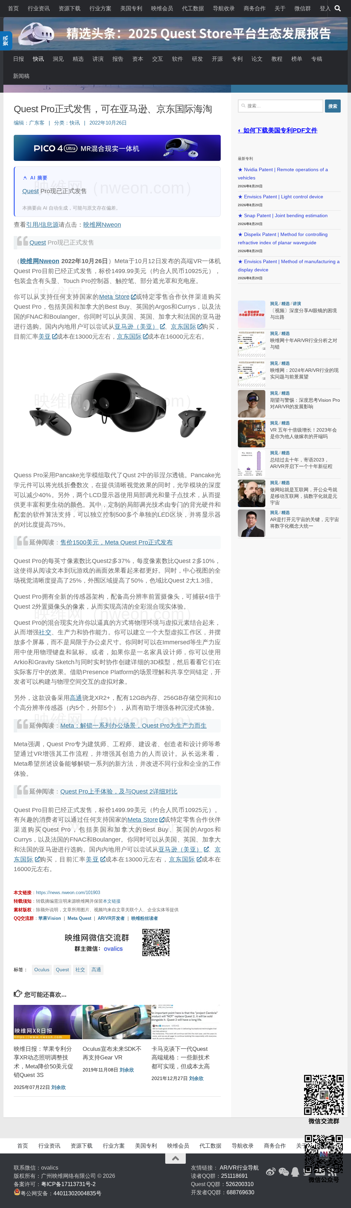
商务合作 (255, 8)
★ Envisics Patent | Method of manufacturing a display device (289, 265)
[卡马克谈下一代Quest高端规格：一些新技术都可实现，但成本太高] (186, 1022)
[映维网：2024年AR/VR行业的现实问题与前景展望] (251, 374)
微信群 (302, 8)
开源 (217, 59)
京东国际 (183, 326)
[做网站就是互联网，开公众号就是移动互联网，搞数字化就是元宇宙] (251, 493)
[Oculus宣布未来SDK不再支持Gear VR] (117, 1022)
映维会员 (162, 8)
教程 (276, 59)
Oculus (41, 969)
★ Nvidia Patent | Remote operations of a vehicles (283, 173)
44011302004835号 (77, 1193)
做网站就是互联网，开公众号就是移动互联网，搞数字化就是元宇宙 (303, 496)
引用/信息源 (42, 224)
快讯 (38, 59)
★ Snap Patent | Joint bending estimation (283, 215)
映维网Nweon (102, 224)
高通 (76, 697)
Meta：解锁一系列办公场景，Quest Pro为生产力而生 (133, 725)
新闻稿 (21, 76)
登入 (325, 8)
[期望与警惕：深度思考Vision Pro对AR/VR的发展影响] (251, 404)
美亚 (44, 336)
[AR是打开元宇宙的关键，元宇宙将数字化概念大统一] (251, 523)
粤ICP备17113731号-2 (68, 1184)
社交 (45, 632)
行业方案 (100, 8)
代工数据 (193, 8)
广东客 (37, 123)
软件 (177, 59)
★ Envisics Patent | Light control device (280, 196)
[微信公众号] (283, 1172)
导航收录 (224, 8)
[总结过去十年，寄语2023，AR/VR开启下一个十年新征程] (251, 463)
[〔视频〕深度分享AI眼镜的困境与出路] (251, 314)
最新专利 (245, 158)
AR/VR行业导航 (239, 1168)
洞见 (58, 59)
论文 (257, 59)
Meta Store (114, 296)
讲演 (98, 59)
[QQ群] (295, 1172)
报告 (117, 59)
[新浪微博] (271, 1172)
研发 (197, 59)
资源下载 (70, 8)
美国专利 (131, 8)
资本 (137, 59)
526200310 (240, 1184)
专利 (237, 59)
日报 (18, 59)
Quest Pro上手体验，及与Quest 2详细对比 (119, 791)
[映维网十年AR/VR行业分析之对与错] (251, 344)
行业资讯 (39, 8)
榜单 (296, 59)
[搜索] (338, 8)
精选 (78, 59)
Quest (30, 191)
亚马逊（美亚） (136, 326)
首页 (13, 8)
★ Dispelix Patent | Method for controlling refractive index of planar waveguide (283, 238)
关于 (280, 8)
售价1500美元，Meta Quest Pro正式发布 (116, 542)
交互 (157, 59)
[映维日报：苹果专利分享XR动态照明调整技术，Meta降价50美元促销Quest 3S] (48, 1022)
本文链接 (112, 901)
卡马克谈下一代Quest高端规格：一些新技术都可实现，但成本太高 (181, 1058)
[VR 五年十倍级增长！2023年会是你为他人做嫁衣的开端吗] (251, 433)
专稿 (316, 59)
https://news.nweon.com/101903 (68, 892)
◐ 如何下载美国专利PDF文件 (277, 130)
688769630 (240, 1192)
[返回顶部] (175, 1158)
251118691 (234, 1176)
